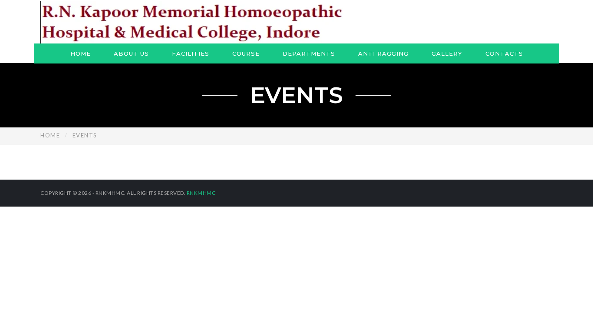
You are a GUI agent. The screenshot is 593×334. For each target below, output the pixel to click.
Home (80, 53)
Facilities (190, 53)
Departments (309, 53)
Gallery (447, 53)
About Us (131, 53)
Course (246, 53)
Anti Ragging (383, 53)
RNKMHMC (201, 193)
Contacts (504, 53)
